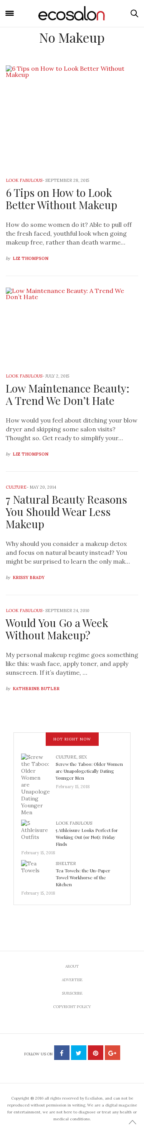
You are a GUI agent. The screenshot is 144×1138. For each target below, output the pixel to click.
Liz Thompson (30, 258)
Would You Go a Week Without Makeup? (57, 629)
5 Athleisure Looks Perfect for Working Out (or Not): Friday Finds (87, 837)
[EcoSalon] (72, 13)
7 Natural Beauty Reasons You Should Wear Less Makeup (66, 511)
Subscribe (72, 993)
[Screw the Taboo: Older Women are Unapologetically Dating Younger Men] (38, 783)
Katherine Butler (36, 688)
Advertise (72, 979)
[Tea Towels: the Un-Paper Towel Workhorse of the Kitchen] (38, 872)
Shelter (66, 863)
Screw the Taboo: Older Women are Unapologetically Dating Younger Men (89, 771)
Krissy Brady (29, 577)
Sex (83, 757)
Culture (16, 487)
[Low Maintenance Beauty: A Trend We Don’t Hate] (72, 325)
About (72, 966)
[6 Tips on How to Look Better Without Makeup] (72, 116)
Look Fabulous (24, 180)
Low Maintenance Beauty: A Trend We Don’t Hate (67, 394)
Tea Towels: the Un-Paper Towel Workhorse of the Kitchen (83, 877)
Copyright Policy (72, 1006)
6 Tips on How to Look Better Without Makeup (61, 198)
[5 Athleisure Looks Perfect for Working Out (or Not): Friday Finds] (38, 832)
